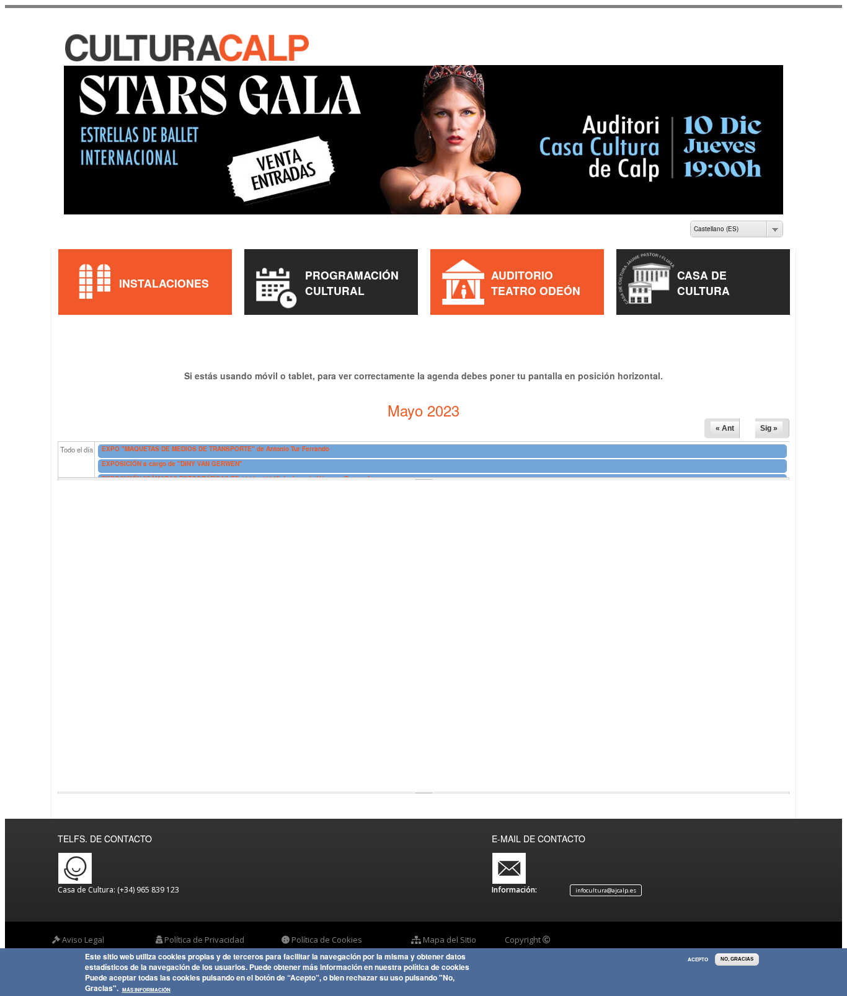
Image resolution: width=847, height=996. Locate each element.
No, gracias (737, 959)
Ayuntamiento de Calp (546, 940)
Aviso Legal (83, 929)
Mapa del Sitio (449, 929)
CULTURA (703, 280)
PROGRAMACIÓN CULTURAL (352, 272)
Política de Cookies (326, 929)
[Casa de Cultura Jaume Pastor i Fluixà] (157, 49)
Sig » (769, 417)
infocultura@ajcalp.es (605, 880)
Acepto (698, 959)
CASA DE (702, 264)
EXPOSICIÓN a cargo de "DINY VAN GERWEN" (172, 452)
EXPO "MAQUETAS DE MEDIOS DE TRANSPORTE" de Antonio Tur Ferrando (215, 437)
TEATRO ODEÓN (535, 280)
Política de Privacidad (204, 929)
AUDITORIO (522, 264)
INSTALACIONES (164, 272)
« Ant (725, 417)
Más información (146, 990)
